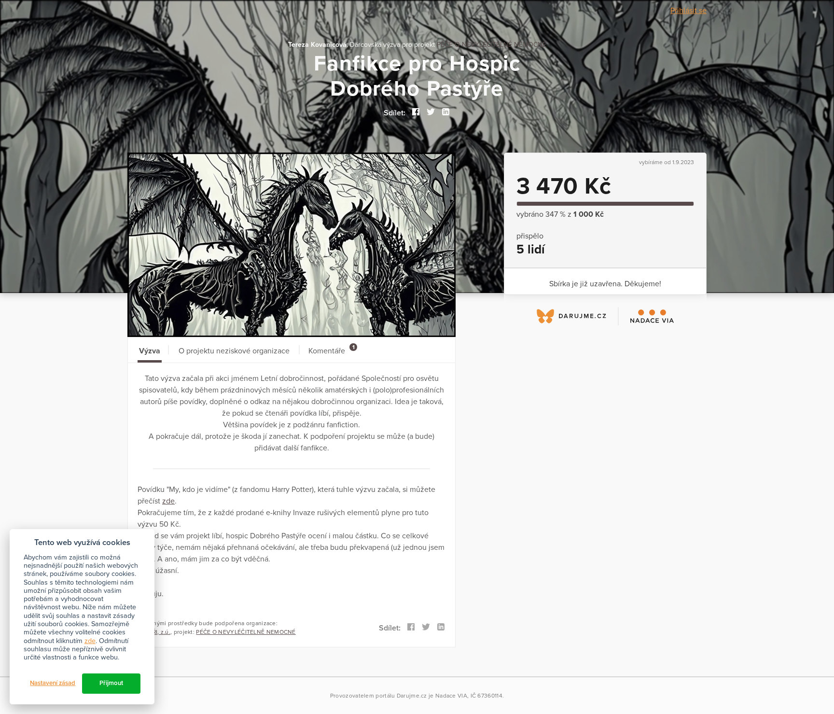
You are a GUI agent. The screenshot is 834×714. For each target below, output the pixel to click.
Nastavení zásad (52, 683)
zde (168, 501)
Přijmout (111, 683)
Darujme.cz (412, 695)
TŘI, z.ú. (159, 632)
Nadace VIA (451, 695)
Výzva (149, 351)
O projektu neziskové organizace (234, 351)
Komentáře (331, 350)
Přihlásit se (688, 10)
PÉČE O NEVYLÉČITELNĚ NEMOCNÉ (491, 45)
